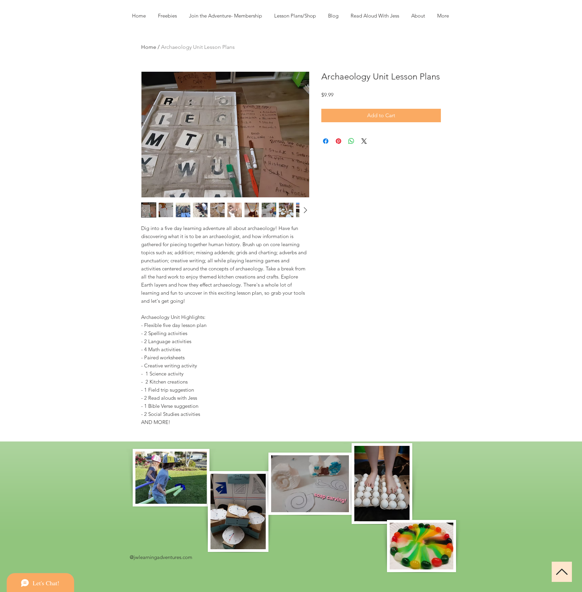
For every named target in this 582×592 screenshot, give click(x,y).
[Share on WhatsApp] (351, 141)
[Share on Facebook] (326, 141)
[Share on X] (364, 141)
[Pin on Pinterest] (338, 141)
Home (148, 47)
